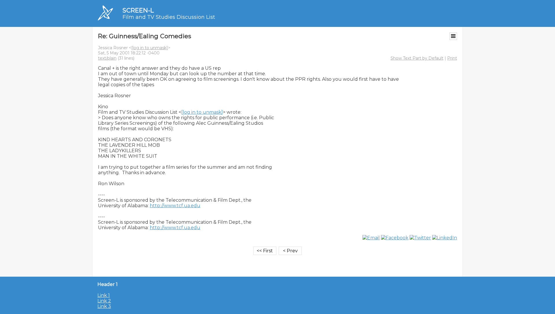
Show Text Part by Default (417, 58)
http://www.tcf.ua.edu (175, 205)
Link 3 (104, 306)
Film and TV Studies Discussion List (169, 17)
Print (452, 58)
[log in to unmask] (149, 47)
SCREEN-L (138, 10)
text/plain (107, 58)
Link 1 (103, 295)
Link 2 (104, 301)
